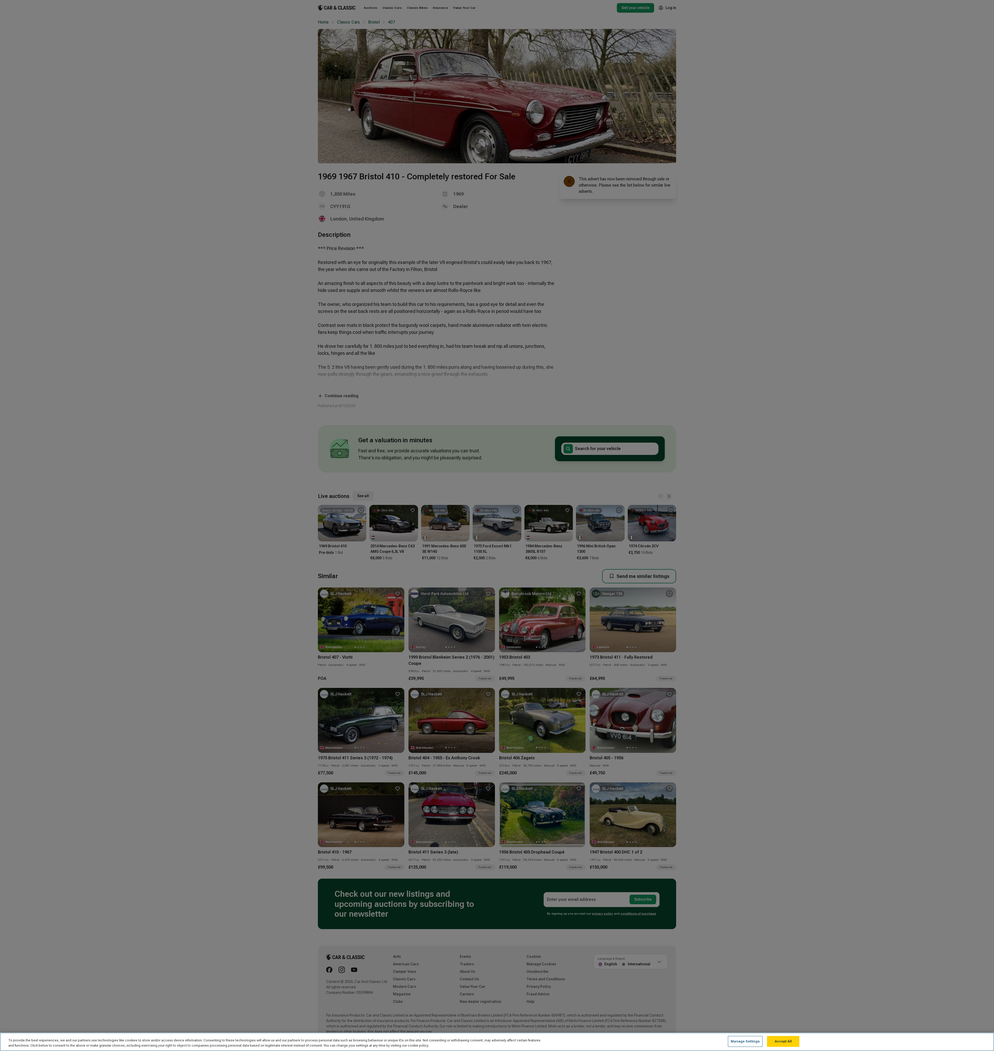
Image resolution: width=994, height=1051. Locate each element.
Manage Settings (745, 1041)
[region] (497, 1042)
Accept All (783, 1041)
